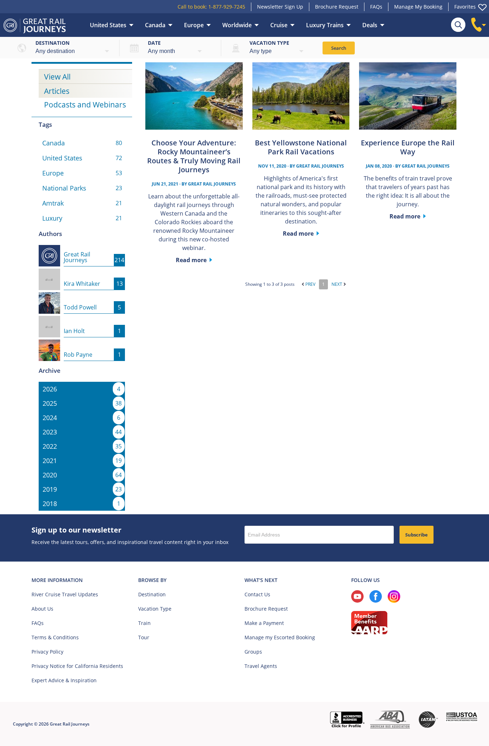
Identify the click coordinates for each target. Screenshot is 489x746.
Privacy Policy (47, 651)
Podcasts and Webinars (85, 105)
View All (57, 77)
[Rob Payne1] (82, 344)
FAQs (376, 6)
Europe (194, 25)
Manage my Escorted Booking (280, 637)
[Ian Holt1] (82, 320)
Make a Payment (264, 623)
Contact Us (257, 594)
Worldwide (237, 25)
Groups (253, 651)
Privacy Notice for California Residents (77, 666)
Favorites (465, 6)
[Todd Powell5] (82, 296)
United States (108, 25)
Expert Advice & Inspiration (64, 680)
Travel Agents (261, 666)
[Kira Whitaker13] (82, 273)
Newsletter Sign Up (280, 6)
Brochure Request (336, 6)
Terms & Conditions (55, 637)
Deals (369, 25)
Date (154, 42)
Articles (56, 91)
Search (338, 48)
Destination (52, 42)
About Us (42, 608)
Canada (155, 25)
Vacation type (269, 42)
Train (144, 623)
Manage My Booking (418, 6)
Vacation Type (154, 608)
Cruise (278, 25)
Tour (143, 637)
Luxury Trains (325, 25)
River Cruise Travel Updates (65, 594)
